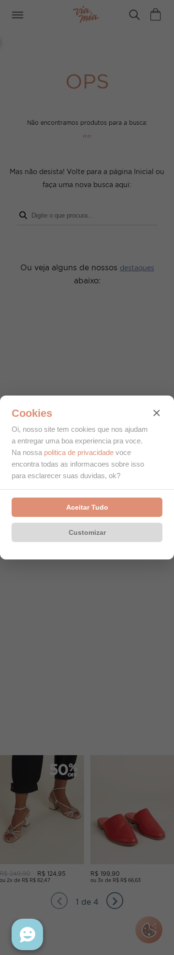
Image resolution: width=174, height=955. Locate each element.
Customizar (87, 532)
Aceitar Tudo (87, 507)
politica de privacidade (79, 452)
